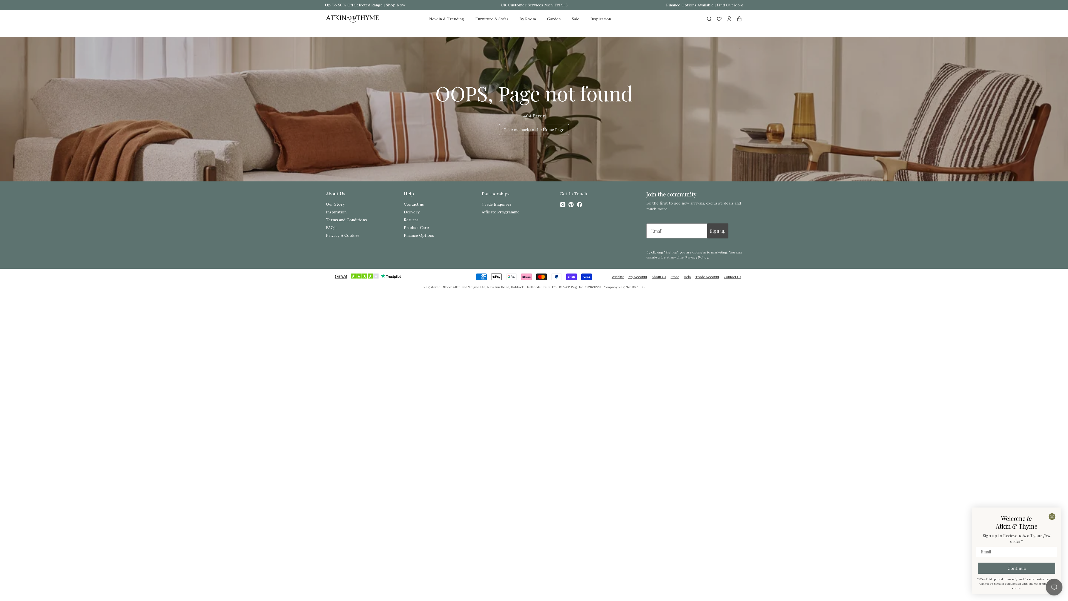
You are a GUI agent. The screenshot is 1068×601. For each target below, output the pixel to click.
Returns (411, 219)
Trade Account (707, 277)
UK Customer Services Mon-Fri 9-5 (534, 5)
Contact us (414, 204)
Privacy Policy (696, 257)
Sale (575, 18)
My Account (637, 277)
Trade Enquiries (496, 204)
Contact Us (732, 277)
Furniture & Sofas (491, 18)
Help (687, 277)
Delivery (411, 212)
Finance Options (419, 235)
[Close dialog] (1052, 516)
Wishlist (618, 277)
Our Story (335, 204)
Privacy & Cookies (343, 235)
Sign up (718, 231)
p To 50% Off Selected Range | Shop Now (366, 5)
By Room (528, 18)
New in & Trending (446, 18)
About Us (659, 277)
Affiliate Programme (501, 212)
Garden (554, 18)
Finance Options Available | (704, 5)
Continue (1016, 568)
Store (675, 277)
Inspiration (600, 18)
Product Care (416, 227)
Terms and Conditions (346, 219)
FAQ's (331, 227)
